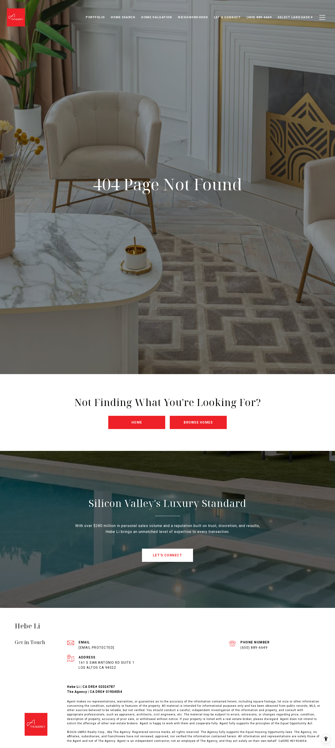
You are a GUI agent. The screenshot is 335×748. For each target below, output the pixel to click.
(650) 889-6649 (254, 647)
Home (136, 422)
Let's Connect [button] (167, 555)
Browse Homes (198, 422)
